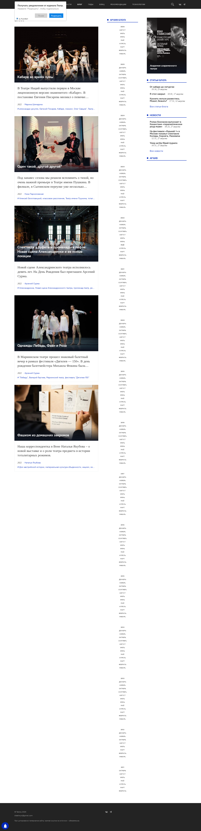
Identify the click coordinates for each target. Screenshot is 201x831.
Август (122, 30)
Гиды (90, 4)
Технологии (138, 4)
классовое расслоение (53, 198)
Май (122, 40)
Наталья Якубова (33, 462)
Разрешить (56, 15)
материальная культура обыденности (63, 467)
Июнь (122, 37)
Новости (67, 4)
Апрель (122, 44)
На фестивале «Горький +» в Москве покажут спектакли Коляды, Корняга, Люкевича (165, 133)
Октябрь (122, 74)
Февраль (122, 50)
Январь (122, 54)
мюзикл (69, 108)
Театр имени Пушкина (76, 198)
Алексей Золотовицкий (30, 198)
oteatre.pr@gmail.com (23, 815)
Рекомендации (118, 4)
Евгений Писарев (48, 108)
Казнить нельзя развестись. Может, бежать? (165, 99)
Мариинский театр (55, 377)
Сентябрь (122, 78)
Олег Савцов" (80, 108)
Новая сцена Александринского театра (53, 288)
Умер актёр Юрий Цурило (163, 142)
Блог (79, 4)
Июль (122, 33)
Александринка (26, 288)
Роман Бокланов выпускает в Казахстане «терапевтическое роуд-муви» (166, 124)
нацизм (85, 467)
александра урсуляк (28, 108)
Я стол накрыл (157, 93)
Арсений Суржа (32, 283)
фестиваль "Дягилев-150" (77, 377)
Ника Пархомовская (34, 194)
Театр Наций (94, 108)
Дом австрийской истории (31, 467)
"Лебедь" (23, 377)
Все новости (156, 150)
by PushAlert (23, 18)
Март (122, 47)
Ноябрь (122, 71)
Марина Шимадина (34, 104)
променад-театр (81, 288)
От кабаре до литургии (162, 86)
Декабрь (122, 68)
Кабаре (60, 108)
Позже (41, 15)
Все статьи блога (159, 106)
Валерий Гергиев (37, 377)
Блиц (102, 4)
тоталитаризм (94, 198)
